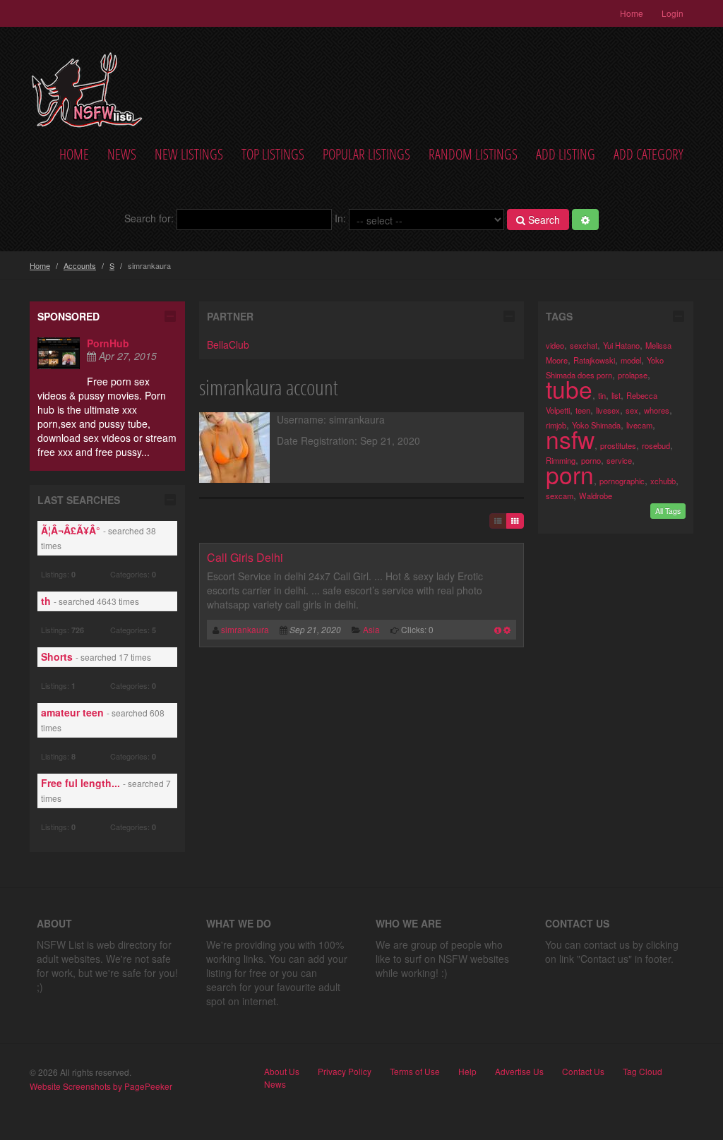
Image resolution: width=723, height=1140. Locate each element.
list (616, 395)
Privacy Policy (344, 1071)
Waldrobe (595, 495)
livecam (639, 425)
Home (631, 13)
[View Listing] (497, 629)
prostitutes (618, 445)
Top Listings (272, 154)
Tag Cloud (642, 1071)
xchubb (663, 480)
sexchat (583, 345)
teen (582, 410)
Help (467, 1071)
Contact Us (583, 1071)
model (631, 360)
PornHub (108, 343)
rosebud (656, 445)
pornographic (622, 480)
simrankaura (245, 629)
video (555, 345)
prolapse (632, 374)
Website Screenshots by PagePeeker (101, 1086)
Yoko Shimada (596, 425)
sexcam (559, 495)
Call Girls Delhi (245, 557)
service (619, 460)
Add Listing (565, 154)
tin (602, 395)
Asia (371, 629)
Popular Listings (366, 154)
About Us (281, 1071)
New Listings (189, 154)
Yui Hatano (621, 345)
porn (570, 474)
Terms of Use (415, 1071)
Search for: (149, 218)
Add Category (648, 154)
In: (340, 218)
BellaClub (228, 344)
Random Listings (473, 154)
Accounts (80, 265)
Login (672, 13)
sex (632, 410)
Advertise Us (519, 1071)
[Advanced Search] (585, 219)
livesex (608, 410)
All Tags (668, 510)
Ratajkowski (594, 360)
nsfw (570, 438)
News (121, 154)
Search (542, 219)
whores (656, 410)
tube (569, 388)
